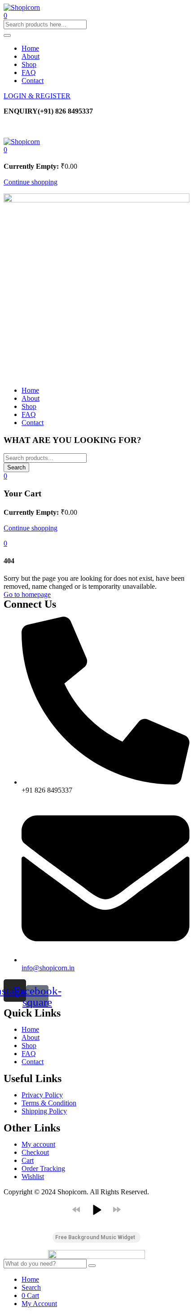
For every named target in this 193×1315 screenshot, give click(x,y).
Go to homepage (27, 594)
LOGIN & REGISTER (37, 96)
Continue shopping (30, 182)
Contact (33, 80)
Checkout (35, 1152)
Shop (29, 64)
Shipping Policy (44, 1111)
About (30, 56)
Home (30, 48)
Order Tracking (43, 1168)
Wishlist (33, 1176)
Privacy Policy (42, 1095)
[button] (5, 149)
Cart (28, 1160)
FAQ (29, 72)
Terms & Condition (49, 1103)
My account (38, 1144)
